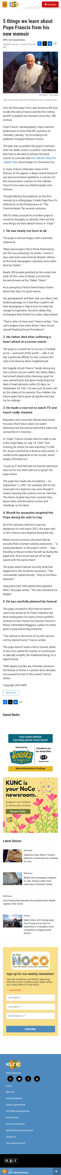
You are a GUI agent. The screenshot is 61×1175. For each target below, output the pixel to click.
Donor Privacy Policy (15, 1124)
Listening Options (14, 1098)
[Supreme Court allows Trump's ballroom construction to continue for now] (12, 855)
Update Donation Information (19, 1130)
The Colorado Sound (15, 1143)
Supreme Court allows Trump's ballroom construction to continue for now (41, 858)
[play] (4, 1171)
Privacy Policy (12, 1118)
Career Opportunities (15, 1105)
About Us (10, 1092)
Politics (27, 915)
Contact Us (11, 1137)
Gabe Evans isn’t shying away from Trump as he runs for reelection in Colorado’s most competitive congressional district (39, 927)
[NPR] (11, 1161)
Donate (51, 4)
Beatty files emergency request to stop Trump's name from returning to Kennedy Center (40, 881)
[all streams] (57, 1171)
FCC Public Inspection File (17, 1111)
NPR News (11, 693)
